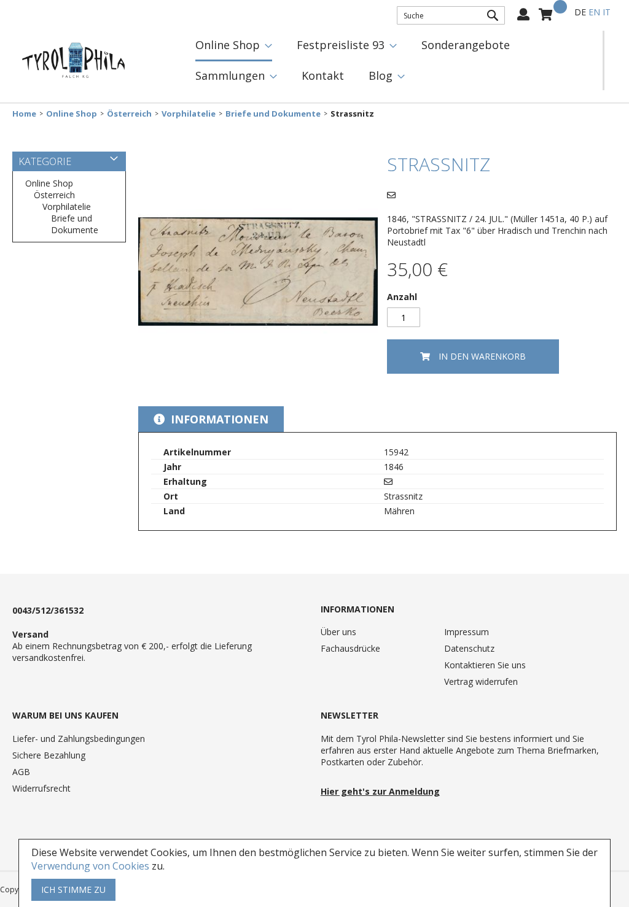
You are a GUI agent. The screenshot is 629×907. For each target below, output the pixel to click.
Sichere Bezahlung (48, 755)
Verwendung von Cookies (90, 866)
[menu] (392, 60)
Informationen (218, 419)
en (594, 12)
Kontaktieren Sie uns (485, 665)
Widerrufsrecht (41, 788)
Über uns (338, 632)
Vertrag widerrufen (481, 681)
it (607, 12)
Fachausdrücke (350, 648)
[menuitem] (233, 46)
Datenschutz (469, 648)
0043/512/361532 (48, 610)
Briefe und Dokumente (273, 114)
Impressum (466, 632)
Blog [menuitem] (381, 75)
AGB (21, 772)
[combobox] (451, 15)
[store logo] (73, 60)
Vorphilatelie (189, 114)
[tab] (211, 419)
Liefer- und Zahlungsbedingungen (78, 738)
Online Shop (71, 114)
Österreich (129, 114)
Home (24, 114)
